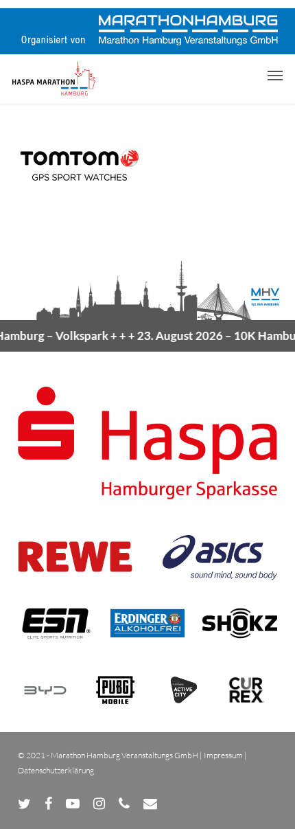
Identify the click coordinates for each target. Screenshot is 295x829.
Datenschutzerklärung (56, 770)
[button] (275, 75)
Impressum (223, 755)
